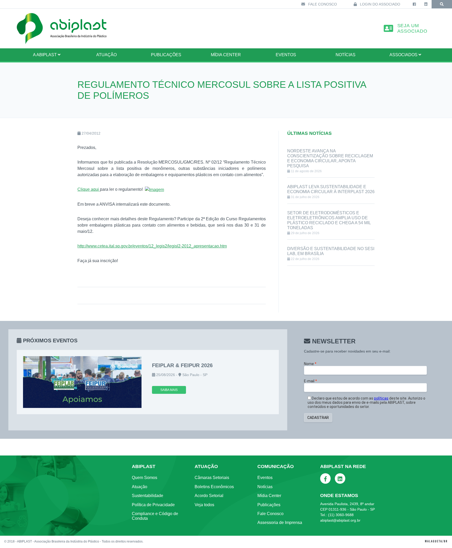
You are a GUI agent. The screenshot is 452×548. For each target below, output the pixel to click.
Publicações (166, 55)
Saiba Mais (169, 390)
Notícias (345, 55)
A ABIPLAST (45, 55)
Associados (404, 55)
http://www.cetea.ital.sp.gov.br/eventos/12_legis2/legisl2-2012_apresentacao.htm (152, 246)
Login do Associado (379, 4)
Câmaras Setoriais (212, 477)
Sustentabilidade (147, 495)
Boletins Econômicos (214, 486)
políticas (381, 398)
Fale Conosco (322, 4)
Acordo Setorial (209, 495)
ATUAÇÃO (106, 55)
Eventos (286, 55)
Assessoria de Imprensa (279, 522)
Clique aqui (88, 189)
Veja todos (204, 505)
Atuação (139, 486)
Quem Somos (144, 477)
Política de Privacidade (153, 505)
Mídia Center (226, 55)
